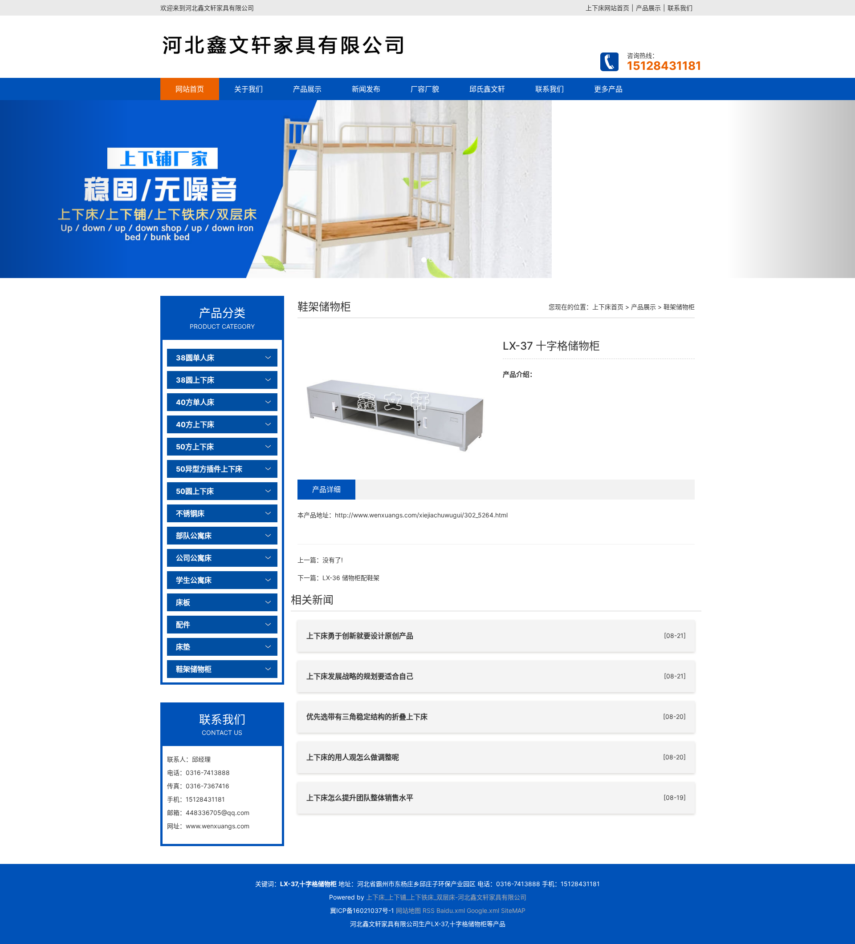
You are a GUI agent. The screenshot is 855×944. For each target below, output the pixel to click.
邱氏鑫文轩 (487, 89)
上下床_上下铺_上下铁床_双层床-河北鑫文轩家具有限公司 (446, 897)
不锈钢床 (190, 513)
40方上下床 (195, 424)
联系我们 (680, 8)
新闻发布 (366, 89)
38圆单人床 (195, 357)
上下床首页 (607, 307)
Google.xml (483, 910)
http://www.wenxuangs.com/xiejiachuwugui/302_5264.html (421, 515)
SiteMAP (513, 910)
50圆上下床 (195, 491)
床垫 (183, 646)
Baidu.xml (450, 910)
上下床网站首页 (607, 8)
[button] (64, 189)
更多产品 (608, 89)
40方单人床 (195, 402)
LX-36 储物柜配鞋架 (350, 577)
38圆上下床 (195, 379)
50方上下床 (195, 446)
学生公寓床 (194, 580)
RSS (429, 910)
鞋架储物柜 (194, 669)
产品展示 (648, 8)
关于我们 (248, 89)
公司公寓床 (194, 557)
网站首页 (189, 89)
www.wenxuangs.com (217, 826)
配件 (183, 624)
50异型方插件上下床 (209, 468)
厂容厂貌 (425, 89)
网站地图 (408, 910)
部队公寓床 (194, 535)
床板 (183, 602)
